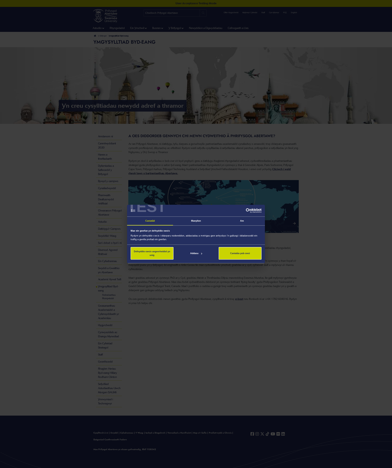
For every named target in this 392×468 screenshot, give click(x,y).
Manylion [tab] (196, 220)
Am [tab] (242, 220)
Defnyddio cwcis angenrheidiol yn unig (152, 253)
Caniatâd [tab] (150, 220)
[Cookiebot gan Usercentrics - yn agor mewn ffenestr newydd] (248, 210)
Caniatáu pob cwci (240, 253)
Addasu (194, 253)
